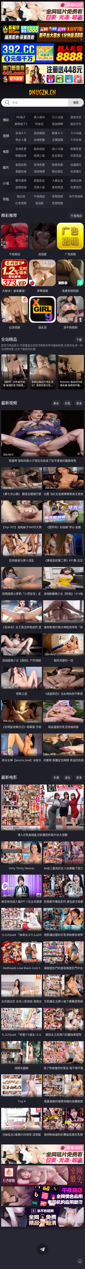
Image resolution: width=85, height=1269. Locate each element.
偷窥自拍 (20, 164)
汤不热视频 (76, 196)
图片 (6, 167)
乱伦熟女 (57, 155)
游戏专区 (75, 117)
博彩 (6, 120)
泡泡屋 (39, 203)
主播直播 (57, 140)
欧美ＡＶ (57, 133)
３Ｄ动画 (75, 133)
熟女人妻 (20, 140)
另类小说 (39, 187)
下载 (79, 340)
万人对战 (57, 117)
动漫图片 (75, 164)
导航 (6, 199)
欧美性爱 (75, 149)
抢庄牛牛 (75, 124)
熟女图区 (57, 171)
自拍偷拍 (39, 133)
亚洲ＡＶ (20, 133)
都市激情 (20, 180)
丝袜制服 (39, 140)
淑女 (67, 777)
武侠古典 (75, 180)
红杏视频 (20, 203)
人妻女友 (57, 180)
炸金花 (39, 124)
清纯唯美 (39, 171)
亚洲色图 (39, 164)
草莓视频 (57, 196)
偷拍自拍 (39, 149)
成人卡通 (57, 149)
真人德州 (39, 117)
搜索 (76, 102)
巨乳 (67, 403)
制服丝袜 (20, 155)
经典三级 (39, 155)
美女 (56, 403)
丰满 (56, 777)
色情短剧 (57, 203)
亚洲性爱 (20, 149)
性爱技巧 (75, 187)
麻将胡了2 (21, 124)
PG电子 (21, 117)
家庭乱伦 (39, 180)
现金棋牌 (57, 124)
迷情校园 (20, 187)
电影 (6, 151)
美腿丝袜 (20, 171)
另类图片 (75, 171)
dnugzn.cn (42, 92)
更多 (79, 403)
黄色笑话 (57, 187)
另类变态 (75, 155)
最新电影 (9, 777)
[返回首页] (80, 1261)
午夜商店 (39, 196)
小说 (6, 183)
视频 (6, 136)
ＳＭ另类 (75, 140)
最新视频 (9, 403)
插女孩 (21, 196)
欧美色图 (57, 164)
